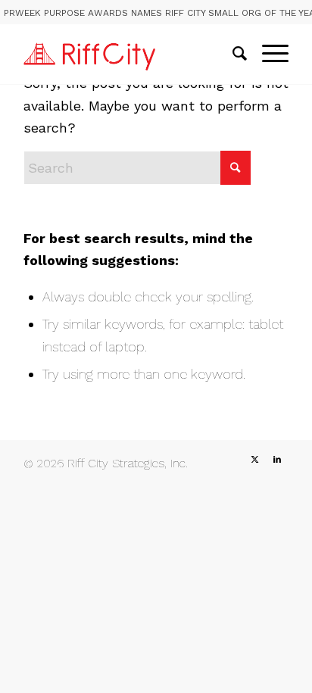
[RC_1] (129, 53)
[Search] (232, 53)
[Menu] (268, 53)
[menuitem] (232, 53)
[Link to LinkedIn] (277, 459)
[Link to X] (254, 459)
